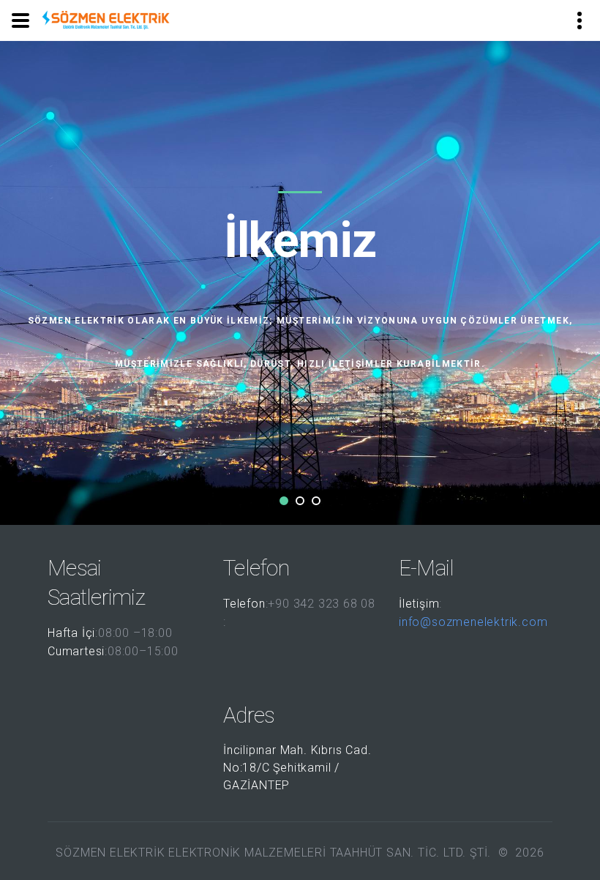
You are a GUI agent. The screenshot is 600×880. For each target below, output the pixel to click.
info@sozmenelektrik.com (473, 622)
